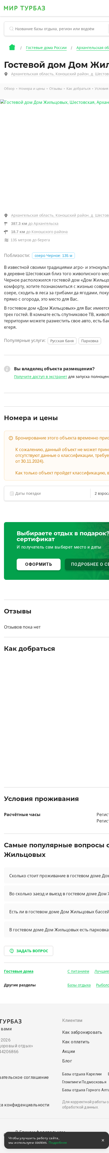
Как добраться (78, 89)
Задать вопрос (32, 951)
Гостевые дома (18, 971)
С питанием (78, 971)
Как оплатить (76, 1041)
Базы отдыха (79, 985)
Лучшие (101, 971)
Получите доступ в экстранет (40, 377)
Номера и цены (32, 89)
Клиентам (72, 1020)
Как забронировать (82, 1032)
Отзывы (55, 89)
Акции (68, 1051)
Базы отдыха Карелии (82, 1074)
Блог (67, 1060)
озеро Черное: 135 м (53, 255)
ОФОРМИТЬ (38, 564)
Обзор (9, 89)
